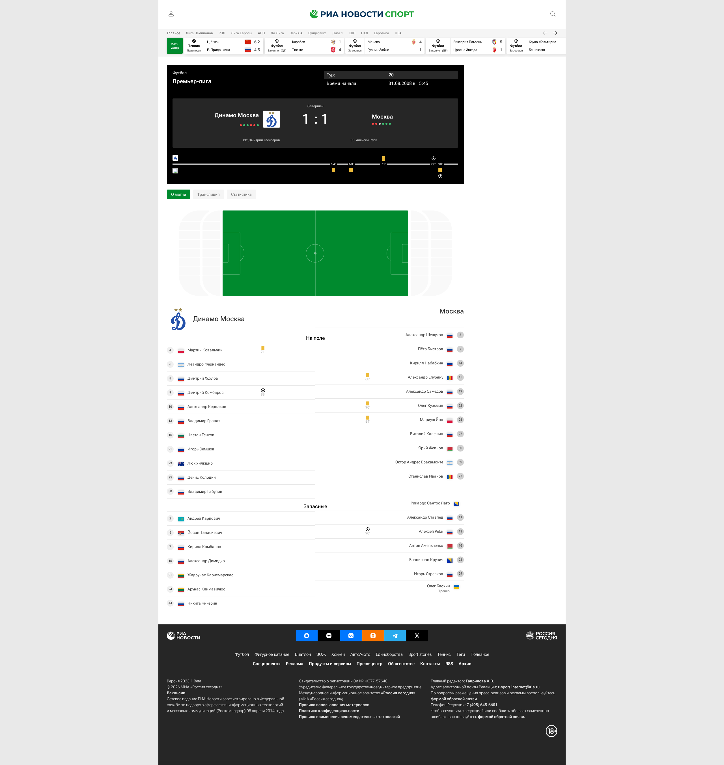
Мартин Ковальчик (205, 350)
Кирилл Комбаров (204, 546)
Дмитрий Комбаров (264, 140)
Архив (465, 663)
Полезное (480, 654)
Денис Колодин (202, 477)
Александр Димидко (206, 560)
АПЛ (261, 33)
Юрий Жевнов (430, 448)
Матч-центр (175, 46)
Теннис (444, 654)
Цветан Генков (201, 435)
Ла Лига (277, 33)
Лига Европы (241, 33)
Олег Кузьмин (430, 405)
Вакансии (176, 693)
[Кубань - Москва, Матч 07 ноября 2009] (380, 124)
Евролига (381, 33)
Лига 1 (337, 33)
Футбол (180, 72)
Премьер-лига (192, 81)
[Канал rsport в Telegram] (395, 635)
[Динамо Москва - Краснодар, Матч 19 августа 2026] (254, 125)
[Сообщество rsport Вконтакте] (351, 635)
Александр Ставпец (425, 517)
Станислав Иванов (425, 476)
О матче (178, 194)
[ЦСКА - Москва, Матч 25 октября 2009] (386, 124)
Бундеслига (317, 33)
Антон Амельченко (426, 545)
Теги (460, 654)
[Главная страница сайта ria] (342, 14)
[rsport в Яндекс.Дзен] (329, 635)
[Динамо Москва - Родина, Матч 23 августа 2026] (258, 125)
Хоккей (338, 654)
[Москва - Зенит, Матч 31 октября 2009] (383, 124)
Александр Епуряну (425, 377)
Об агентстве (401, 663)
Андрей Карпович (204, 518)
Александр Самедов (424, 391)
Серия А (296, 33)
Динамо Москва (237, 115)
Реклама (294, 663)
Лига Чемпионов (199, 33)
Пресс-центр (369, 663)
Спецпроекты (266, 663)
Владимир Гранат (204, 420)
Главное (173, 33)
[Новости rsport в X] (417, 635)
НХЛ (364, 33)
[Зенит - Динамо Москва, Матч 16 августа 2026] (251, 125)
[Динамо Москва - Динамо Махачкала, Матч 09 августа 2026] (248, 125)
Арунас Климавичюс (206, 589)
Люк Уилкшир (200, 463)
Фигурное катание (272, 654)
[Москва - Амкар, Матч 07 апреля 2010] (373, 124)
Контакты (430, 663)
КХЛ (352, 33)
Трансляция (208, 194)
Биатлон (303, 654)
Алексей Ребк (366, 140)
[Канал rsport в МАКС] (307, 635)
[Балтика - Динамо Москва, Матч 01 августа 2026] (241, 125)
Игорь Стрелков (428, 573)
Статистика (241, 194)
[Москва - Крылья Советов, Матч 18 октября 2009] (390, 124)
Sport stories (420, 654)
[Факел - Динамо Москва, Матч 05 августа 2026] (244, 125)
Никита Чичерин (202, 603)
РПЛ (222, 33)
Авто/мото (360, 654)
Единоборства (389, 654)
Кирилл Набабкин (426, 363)
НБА (398, 33)
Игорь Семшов (201, 449)
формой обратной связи (454, 699)
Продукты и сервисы (330, 663)
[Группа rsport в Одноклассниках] (373, 635)
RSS (449, 663)
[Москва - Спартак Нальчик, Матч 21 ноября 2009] (376, 124)
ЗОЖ (321, 654)
